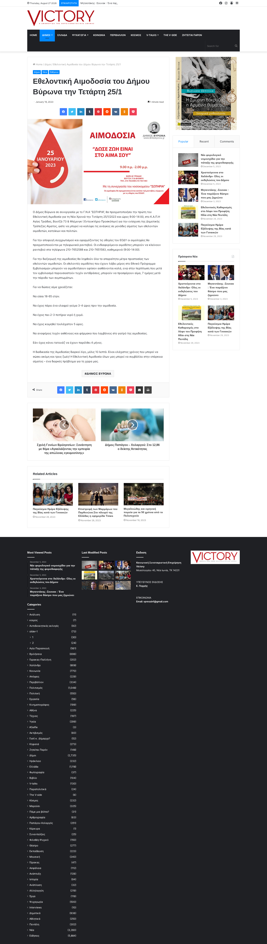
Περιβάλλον (36, 682)
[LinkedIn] (80, 111)
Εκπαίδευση (36, 851)
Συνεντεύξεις (37, 834)
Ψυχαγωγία (36, 901)
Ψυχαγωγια (79, 35)
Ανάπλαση (35, 884)
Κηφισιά (34, 744)
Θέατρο (33, 845)
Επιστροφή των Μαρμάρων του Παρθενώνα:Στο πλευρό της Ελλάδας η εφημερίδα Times (97, 512)
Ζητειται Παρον (192, 35)
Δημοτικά (35, 913)
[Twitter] (72, 111)
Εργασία (34, 699)
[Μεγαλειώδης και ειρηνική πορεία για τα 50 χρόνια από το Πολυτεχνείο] (144, 494)
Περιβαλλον (118, 35)
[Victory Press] (60, 18)
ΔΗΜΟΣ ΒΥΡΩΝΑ (98, 373)
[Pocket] (133, 111)
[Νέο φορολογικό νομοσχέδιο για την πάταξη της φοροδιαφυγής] (188, 160)
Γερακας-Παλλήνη (40, 659)
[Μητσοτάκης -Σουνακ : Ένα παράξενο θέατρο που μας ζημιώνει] (188, 195)
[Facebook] (63, 111)
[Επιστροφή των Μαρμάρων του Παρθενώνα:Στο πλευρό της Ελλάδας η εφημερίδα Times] (98, 494)
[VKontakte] (115, 111)
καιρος (33, 620)
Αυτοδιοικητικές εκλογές (44, 625)
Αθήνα (33, 710)
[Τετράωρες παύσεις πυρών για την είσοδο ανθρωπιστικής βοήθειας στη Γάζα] (123, 585)
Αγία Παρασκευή (39, 648)
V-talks (151, 35)
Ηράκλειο (35, 761)
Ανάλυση (34, 614)
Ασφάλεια (35, 868)
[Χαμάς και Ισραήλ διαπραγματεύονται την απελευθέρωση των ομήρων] (106, 575)
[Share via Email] (139, 390)
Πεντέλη (34, 924)
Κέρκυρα (34, 828)
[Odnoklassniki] (124, 111)
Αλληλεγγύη (36, 890)
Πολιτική (34, 693)
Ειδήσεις (54, 72)
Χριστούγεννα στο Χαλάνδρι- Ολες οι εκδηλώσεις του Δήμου (215, 176)
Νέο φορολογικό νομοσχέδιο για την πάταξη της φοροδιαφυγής (217, 159)
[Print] (148, 390)
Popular (183, 141)
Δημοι (46, 35)
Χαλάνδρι (35, 665)
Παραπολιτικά (37, 789)
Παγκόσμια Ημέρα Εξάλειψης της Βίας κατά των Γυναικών (216, 228)
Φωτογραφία (36, 772)
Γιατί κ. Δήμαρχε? (39, 738)
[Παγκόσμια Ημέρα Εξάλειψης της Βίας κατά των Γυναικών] (53, 494)
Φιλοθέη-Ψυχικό (38, 839)
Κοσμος (136, 35)
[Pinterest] (98, 111)
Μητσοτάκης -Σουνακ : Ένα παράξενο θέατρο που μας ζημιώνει (116, 3)
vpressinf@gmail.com (155, 601)
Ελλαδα (62, 35)
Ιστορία (33, 879)
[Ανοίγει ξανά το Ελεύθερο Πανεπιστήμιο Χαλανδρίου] (89, 585)
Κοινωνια (99, 35)
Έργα (32, 896)
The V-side (170, 35)
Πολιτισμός (36, 687)
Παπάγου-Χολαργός (41, 823)
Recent (204, 141)
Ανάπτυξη (35, 873)
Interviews (35, 907)
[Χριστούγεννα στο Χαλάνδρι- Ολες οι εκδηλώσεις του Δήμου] (188, 177)
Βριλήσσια (35, 654)
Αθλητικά (34, 918)
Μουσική (34, 856)
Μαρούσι (34, 806)
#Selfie (33, 727)
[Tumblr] (89, 111)
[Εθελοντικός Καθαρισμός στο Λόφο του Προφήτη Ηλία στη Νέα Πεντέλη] (188, 212)
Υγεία (32, 721)
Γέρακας (34, 862)
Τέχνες (33, 715)
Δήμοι (47, 64)
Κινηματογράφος (39, 704)
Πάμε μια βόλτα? (39, 811)
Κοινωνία (34, 670)
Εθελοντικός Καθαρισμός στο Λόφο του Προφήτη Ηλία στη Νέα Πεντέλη (216, 211)
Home (33, 35)
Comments (227, 141)
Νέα (45, 72)
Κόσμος (33, 800)
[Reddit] (107, 111)
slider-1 (33, 631)
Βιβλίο (33, 777)
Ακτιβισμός (36, 732)
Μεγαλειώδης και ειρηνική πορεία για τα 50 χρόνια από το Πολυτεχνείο (143, 512)
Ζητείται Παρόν (38, 749)
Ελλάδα (33, 766)
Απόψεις (34, 676)
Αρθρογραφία (37, 817)
